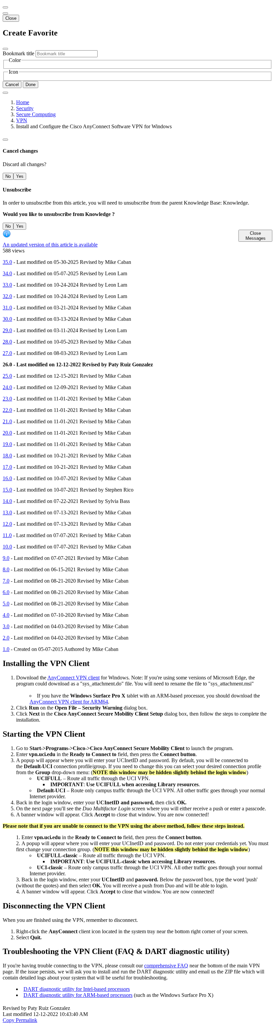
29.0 (7, 330)
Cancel (12, 84)
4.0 (6, 615)
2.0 (6, 638)
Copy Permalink (20, 1020)
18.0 (7, 455)
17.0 (7, 467)
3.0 (6, 626)
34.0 (7, 273)
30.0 (7, 319)
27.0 (7, 353)
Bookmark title (18, 53)
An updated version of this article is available (50, 244)
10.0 (7, 546)
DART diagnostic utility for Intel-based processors (76, 989)
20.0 (7, 433)
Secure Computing (36, 114)
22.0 (7, 410)
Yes (19, 176)
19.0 (7, 444)
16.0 (7, 478)
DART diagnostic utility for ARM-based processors (77, 995)
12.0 (7, 524)
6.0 (6, 592)
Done (30, 84)
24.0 (7, 387)
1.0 (6, 649)
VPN (21, 120)
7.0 (6, 581)
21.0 (7, 421)
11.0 (7, 535)
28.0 (7, 342)
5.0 (6, 603)
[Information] (5, 140)
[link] (5, 13)
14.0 (7, 501)
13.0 (7, 512)
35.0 (7, 262)
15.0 (7, 490)
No (8, 176)
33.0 (7, 285)
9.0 (6, 558)
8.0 (6, 569)
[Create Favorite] (5, 93)
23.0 (7, 398)
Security (25, 108)
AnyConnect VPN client (73, 677)
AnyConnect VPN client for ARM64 (69, 702)
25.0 (7, 376)
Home (22, 102)
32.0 (7, 296)
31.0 (7, 307)
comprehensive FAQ (166, 965)
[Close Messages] (5, 7)
